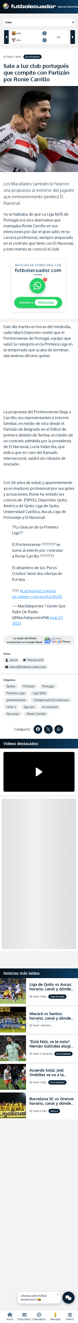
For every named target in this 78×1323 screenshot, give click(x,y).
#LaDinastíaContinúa (38, 591)
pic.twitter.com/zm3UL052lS (37, 596)
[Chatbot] (68, 1298)
